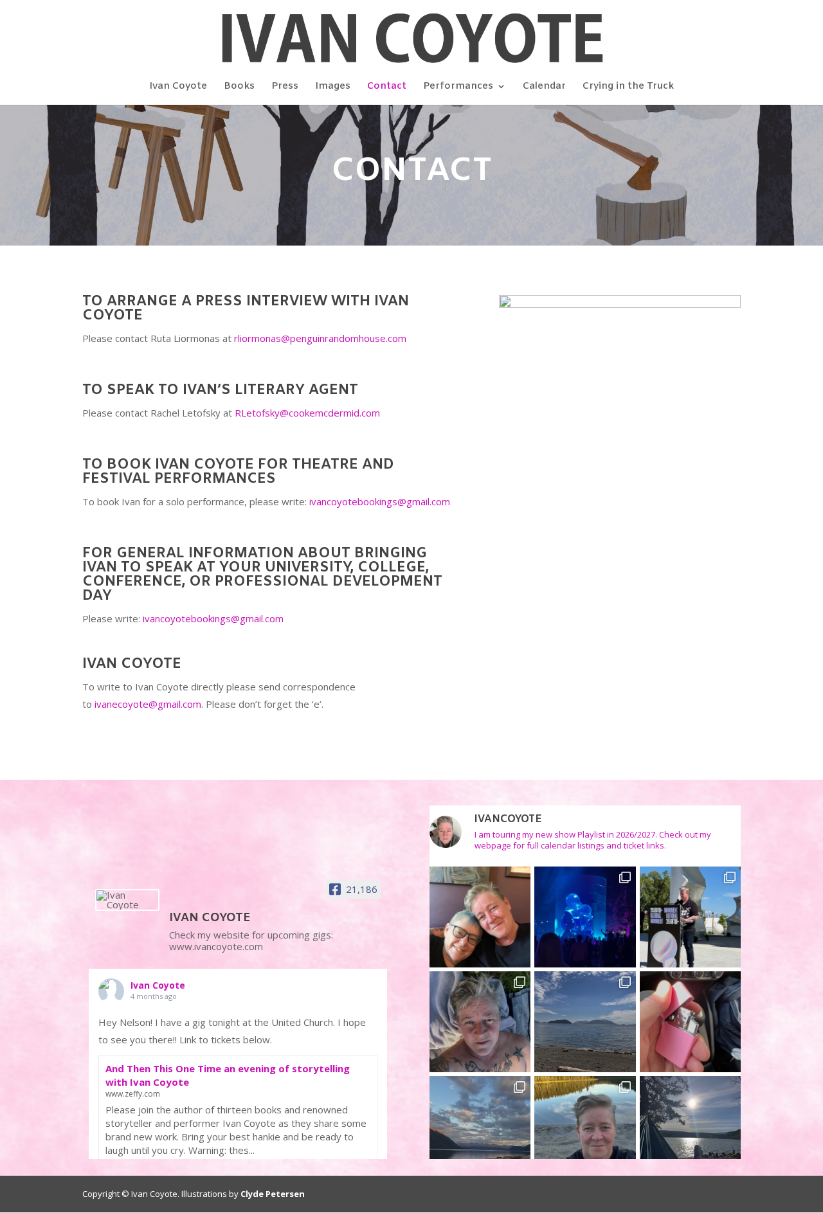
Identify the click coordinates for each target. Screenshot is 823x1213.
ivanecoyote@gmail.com (148, 703)
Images (332, 87)
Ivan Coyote (178, 87)
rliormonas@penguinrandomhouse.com (320, 338)
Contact (386, 87)
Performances (458, 87)
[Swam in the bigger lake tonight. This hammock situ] (690, 1126)
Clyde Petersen (272, 1194)
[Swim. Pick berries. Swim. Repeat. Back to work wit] (480, 1021)
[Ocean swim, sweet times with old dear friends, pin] (584, 1021)
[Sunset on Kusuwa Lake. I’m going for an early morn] (480, 1126)
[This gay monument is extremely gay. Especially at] (584, 917)
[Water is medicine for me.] (584, 1126)
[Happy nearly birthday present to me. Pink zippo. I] (690, 1021)
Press (284, 87)
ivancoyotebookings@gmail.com (379, 501)
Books (239, 87)
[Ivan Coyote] (127, 900)
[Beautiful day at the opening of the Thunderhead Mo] (690, 917)
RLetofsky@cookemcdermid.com (307, 412)
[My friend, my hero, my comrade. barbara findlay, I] (480, 917)
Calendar (544, 87)
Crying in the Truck (628, 87)
